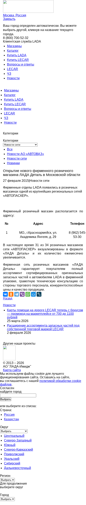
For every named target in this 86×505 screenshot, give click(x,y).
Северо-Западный (18, 440)
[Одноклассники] (11, 294)
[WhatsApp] (27, 294)
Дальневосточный (17, 468)
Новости (13, 78)
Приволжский (14, 454)
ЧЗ (9, 73)
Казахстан (11, 419)
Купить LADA (16, 55)
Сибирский (12, 463)
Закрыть (9, 19)
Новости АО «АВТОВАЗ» (25, 154)
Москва (14, 15)
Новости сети (17, 158)
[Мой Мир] (33, 294)
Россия (9, 414)
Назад (7, 298)
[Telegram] (16, 294)
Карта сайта (12, 370)
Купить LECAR (18, 60)
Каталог (13, 50)
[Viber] (22, 294)
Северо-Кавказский (18, 449)
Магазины (14, 46)
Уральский (11, 458)
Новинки (13, 163)
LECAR (12, 69)
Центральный (14, 435)
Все (10, 149)
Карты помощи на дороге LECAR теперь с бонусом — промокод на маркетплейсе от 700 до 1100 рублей (45, 313)
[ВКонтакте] (5, 294)
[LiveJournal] (39, 294)
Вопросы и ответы (20, 64)
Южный (9, 445)
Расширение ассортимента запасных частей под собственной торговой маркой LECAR (43, 327)
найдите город (10, 391)
